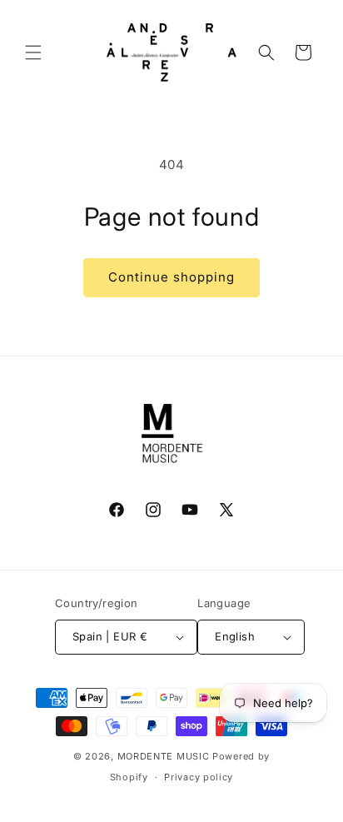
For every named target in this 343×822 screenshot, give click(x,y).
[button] (33, 52)
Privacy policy (198, 777)
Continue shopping (171, 277)
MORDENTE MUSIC (163, 756)
